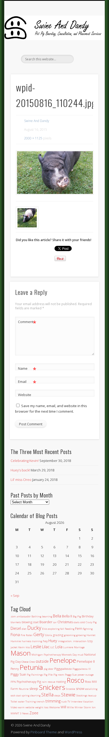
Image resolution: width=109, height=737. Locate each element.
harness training (32, 641)
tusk (64, 701)
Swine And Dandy (36, 121)
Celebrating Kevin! (25, 460)
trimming (53, 701)
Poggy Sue (71, 674)
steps (57, 695)
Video (14, 707)
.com (13, 616)
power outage (86, 674)
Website (24, 394)
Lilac (45, 646)
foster (29, 635)
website (29, 707)
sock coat (16, 695)
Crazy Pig (91, 622)
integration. (65, 641)
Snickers (52, 687)
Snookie (70, 689)
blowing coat (30, 622)
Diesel (16, 628)
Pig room (58, 674)
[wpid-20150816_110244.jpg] (54, 172)
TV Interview (74, 701)
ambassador (24, 616)
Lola (58, 646)
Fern (78, 628)
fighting (88, 629)
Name (27, 369)
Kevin (21, 647)
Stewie (68, 694)
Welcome (54, 707)
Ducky (34, 627)
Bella (57, 615)
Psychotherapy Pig (29, 681)
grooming (69, 635)
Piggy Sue (18, 674)
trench (41, 701)
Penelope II (86, 661)
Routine (24, 689)
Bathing (36, 616)
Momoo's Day (69, 654)
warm (21, 707)
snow (80, 688)
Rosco (75, 680)
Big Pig (77, 616)
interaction (80, 641)
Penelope (62, 660)
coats (76, 622)
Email (27, 382)
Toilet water (18, 701)
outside (42, 661)
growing (81, 635)
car (55, 622)
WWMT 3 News (20, 713)
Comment (27, 322)
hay (45, 641)
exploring (54, 629)
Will (63, 707)
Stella (47, 694)
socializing (91, 689)
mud (80, 654)
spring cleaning (31, 695)
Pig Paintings (35, 674)
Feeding (69, 629)
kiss (28, 647)
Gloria (48, 635)
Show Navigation (85, 47)
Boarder (45, 621)
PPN (13, 682)
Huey (52, 640)
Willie (70, 707)
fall (62, 629)
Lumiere (68, 647)
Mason (21, 652)
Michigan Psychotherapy (46, 654)
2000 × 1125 (33, 138)
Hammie (16, 641)
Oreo (32, 661)
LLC (52, 647)
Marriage (79, 647)
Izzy (90, 641)
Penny (15, 668)
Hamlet (91, 635)
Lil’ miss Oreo (21, 479)
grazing (58, 635)
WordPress (73, 732)
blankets (16, 622)
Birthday (87, 616)
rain (44, 682)
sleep (33, 688)
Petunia (31, 667)
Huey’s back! (20, 470)
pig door (48, 669)
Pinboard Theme (43, 732)
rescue (51, 682)
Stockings (81, 695)
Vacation (88, 701)
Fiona (15, 634)
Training (30, 701)
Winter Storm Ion (85, 707)
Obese (25, 661)
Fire (23, 635)
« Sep (15, 595)
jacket (14, 647)
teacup (92, 695)
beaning (47, 616)
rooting (61, 681)
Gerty (38, 634)
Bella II (67, 616)
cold (82, 622)
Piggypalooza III (81, 669)
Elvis (44, 629)
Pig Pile (48, 674)
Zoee (33, 712)
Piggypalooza (63, 668)
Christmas (65, 621)
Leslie (36, 647)
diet (24, 629)
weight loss (41, 707)
